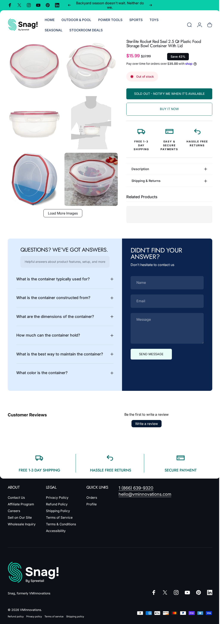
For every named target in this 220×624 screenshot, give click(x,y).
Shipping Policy (58, 511)
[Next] (150, 5)
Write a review (145, 424)
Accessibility (56, 531)
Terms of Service (59, 517)
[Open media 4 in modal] (89, 120)
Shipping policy (75, 616)
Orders (91, 498)
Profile (91, 504)
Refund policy (16, 616)
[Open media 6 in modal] (89, 175)
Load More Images (61, 208)
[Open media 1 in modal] (34, 65)
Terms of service (54, 616)
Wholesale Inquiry (22, 524)
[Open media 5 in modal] (34, 175)
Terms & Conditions (61, 524)
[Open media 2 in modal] (89, 65)
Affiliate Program (21, 504)
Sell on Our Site (20, 517)
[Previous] (69, 5)
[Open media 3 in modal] (34, 120)
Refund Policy (57, 504)
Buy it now (166, 109)
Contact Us (16, 498)
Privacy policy (34, 616)
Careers (14, 511)
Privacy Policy (57, 498)
